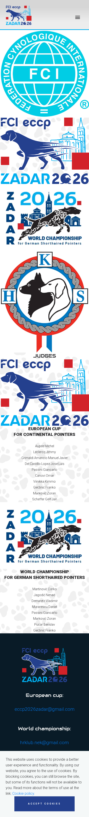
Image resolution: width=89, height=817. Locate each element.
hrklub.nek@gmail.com (44, 742)
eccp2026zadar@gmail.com (45, 709)
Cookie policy (23, 793)
